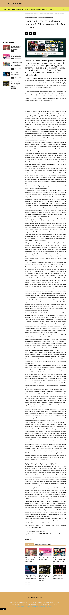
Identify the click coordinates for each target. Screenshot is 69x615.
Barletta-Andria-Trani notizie (36, 13)
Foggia (33, 9)
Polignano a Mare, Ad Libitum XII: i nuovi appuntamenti (30, 559)
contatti (18, 606)
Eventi (51, 9)
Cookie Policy (41, 606)
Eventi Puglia (41, 17)
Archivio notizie (26, 606)
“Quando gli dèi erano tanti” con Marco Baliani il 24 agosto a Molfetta (31, 577)
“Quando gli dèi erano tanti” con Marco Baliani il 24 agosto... (16, 74)
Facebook (48, 606)
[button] (64, 9)
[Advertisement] (45, 106)
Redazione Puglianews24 (32, 29)
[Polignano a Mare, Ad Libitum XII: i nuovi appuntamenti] (31, 552)
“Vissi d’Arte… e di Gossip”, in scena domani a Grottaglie (58, 577)
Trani (31, 539)
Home (26, 13)
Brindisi (38, 9)
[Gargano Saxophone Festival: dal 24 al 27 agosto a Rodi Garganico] (45, 569)
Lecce (9, 9)
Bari (5, 9)
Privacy (34, 606)
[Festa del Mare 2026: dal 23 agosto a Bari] (45, 552)
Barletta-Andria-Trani (18, 9)
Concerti (13, 88)
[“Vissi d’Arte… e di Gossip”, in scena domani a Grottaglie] (59, 569)
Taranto (27, 9)
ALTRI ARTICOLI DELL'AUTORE (43, 544)
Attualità (44, 9)
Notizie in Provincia (49, 17)
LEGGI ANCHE (29, 544)
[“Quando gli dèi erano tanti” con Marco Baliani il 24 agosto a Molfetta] (31, 569)
